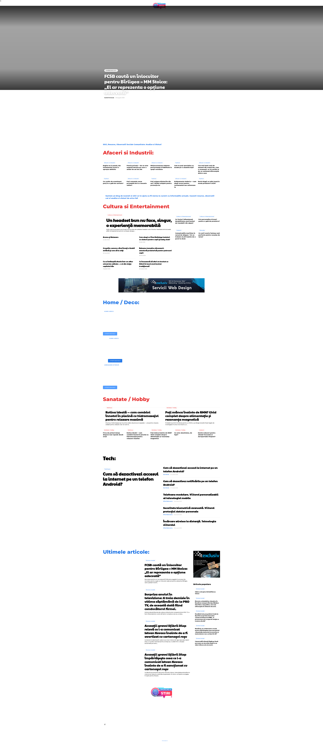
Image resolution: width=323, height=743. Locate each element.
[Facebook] (105, 724)
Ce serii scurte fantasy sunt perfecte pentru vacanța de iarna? (209, 235)
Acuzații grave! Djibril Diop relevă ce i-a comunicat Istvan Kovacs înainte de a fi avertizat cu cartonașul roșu (176, 120)
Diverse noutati (111, 70)
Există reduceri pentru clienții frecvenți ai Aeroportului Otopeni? (207, 435)
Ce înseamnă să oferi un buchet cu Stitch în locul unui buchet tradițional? (153, 263)
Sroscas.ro (165, 740)
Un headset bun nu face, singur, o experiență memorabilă (139, 222)
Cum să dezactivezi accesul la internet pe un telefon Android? (130, 479)
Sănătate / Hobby (172, 407)
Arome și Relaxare (110, 237)
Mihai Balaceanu (168, 501)
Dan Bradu (166, 474)
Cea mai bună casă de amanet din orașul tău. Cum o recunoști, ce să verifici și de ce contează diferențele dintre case (208, 169)
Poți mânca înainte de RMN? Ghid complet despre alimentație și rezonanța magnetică (190, 415)
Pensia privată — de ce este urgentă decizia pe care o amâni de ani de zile (137, 167)
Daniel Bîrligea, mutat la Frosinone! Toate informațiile (204, 119)
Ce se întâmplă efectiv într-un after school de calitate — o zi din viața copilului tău (118, 263)
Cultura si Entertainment (115, 215)
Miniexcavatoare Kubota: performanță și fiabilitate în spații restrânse (161, 167)
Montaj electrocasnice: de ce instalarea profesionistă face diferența (148, 345)
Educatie (202, 230)
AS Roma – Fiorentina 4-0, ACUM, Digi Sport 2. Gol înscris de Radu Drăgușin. (204, 132)
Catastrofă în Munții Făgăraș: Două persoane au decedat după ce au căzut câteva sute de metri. (206, 643)
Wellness (109, 407)
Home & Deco (109, 311)
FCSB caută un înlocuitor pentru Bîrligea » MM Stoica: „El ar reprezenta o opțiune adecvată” (135, 84)
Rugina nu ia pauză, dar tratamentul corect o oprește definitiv (112, 167)
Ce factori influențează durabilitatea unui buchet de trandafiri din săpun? (185, 221)
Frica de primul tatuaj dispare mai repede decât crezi (113, 435)
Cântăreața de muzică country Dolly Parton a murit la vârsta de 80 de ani (117, 132)
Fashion (177, 162)
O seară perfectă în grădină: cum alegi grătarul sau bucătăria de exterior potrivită (153, 372)
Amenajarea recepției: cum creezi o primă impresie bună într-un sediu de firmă (146, 318)
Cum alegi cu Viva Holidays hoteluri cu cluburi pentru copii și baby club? (154, 238)
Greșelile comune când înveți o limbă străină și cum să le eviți (119, 249)
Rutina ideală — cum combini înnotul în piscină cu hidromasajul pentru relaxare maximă (132, 415)
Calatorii (178, 230)
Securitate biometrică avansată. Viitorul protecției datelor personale (188, 509)
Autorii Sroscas (109, 97)
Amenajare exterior (111, 365)
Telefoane (107, 469)
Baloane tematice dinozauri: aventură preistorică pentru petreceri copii (155, 250)
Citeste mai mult (110, 333)
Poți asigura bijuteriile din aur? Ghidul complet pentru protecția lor (161, 183)
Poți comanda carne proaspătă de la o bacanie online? (137, 183)
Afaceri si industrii (109, 162)
